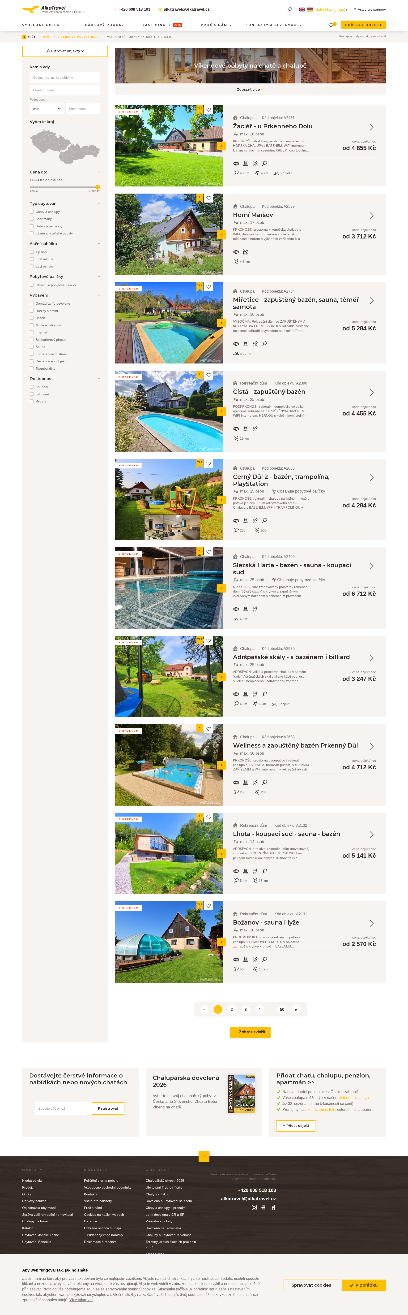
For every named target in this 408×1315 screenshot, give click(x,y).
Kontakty (90, 1194)
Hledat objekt (32, 1180)
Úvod (47, 37)
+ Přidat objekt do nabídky (103, 1235)
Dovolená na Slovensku (163, 1228)
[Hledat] (290, 9)
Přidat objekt (364, 25)
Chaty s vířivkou (158, 1194)
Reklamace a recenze (100, 1242)
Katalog (28, 1228)
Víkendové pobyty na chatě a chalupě (92, 37)
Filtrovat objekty (65, 51)
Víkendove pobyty (159, 1221)
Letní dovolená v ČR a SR (165, 1214)
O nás (26, 1194)
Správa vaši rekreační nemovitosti (47, 1214)
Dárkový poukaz (104, 25)
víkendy (311, 1109)
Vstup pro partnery (372, 9)
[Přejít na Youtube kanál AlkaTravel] (263, 1207)
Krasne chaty (155, 1254)
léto (332, 1109)
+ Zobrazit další (250, 1032)
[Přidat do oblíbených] (208, 109)
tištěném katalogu (354, 1098)
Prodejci (28, 1187)
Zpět (32, 37)
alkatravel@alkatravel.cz (186, 9)
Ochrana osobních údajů (102, 1228)
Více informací (81, 1300)
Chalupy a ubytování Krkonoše (168, 1235)
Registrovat (108, 1108)
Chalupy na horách (36, 1221)
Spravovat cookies (311, 1285)
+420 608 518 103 (134, 9)
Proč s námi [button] (215, 25)
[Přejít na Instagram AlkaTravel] (255, 1207)
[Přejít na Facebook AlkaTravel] (272, 1207)
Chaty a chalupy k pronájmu (166, 1208)
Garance (90, 1221)
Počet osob (37, 99)
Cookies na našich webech (104, 1214)
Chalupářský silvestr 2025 (165, 1180)
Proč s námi (93, 1208)
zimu (323, 1109)
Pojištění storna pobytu (101, 1180)
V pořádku (366, 1285)
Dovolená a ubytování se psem (169, 1201)
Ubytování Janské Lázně (40, 1235)
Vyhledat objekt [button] (42, 25)
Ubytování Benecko (36, 1242)
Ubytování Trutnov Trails (164, 1187)
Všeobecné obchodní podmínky (107, 1187)
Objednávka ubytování (39, 1208)
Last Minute (162, 25)
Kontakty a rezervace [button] (272, 25)
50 (282, 1010)
